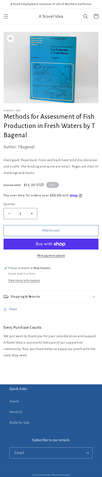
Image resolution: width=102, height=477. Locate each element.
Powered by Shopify (61, 475)
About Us (15, 412)
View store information (24, 280)
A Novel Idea (45, 475)
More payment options (51, 255)
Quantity (9, 204)
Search (14, 401)
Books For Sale (19, 422)
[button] (6, 16)
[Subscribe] (87, 453)
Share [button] (13, 309)
